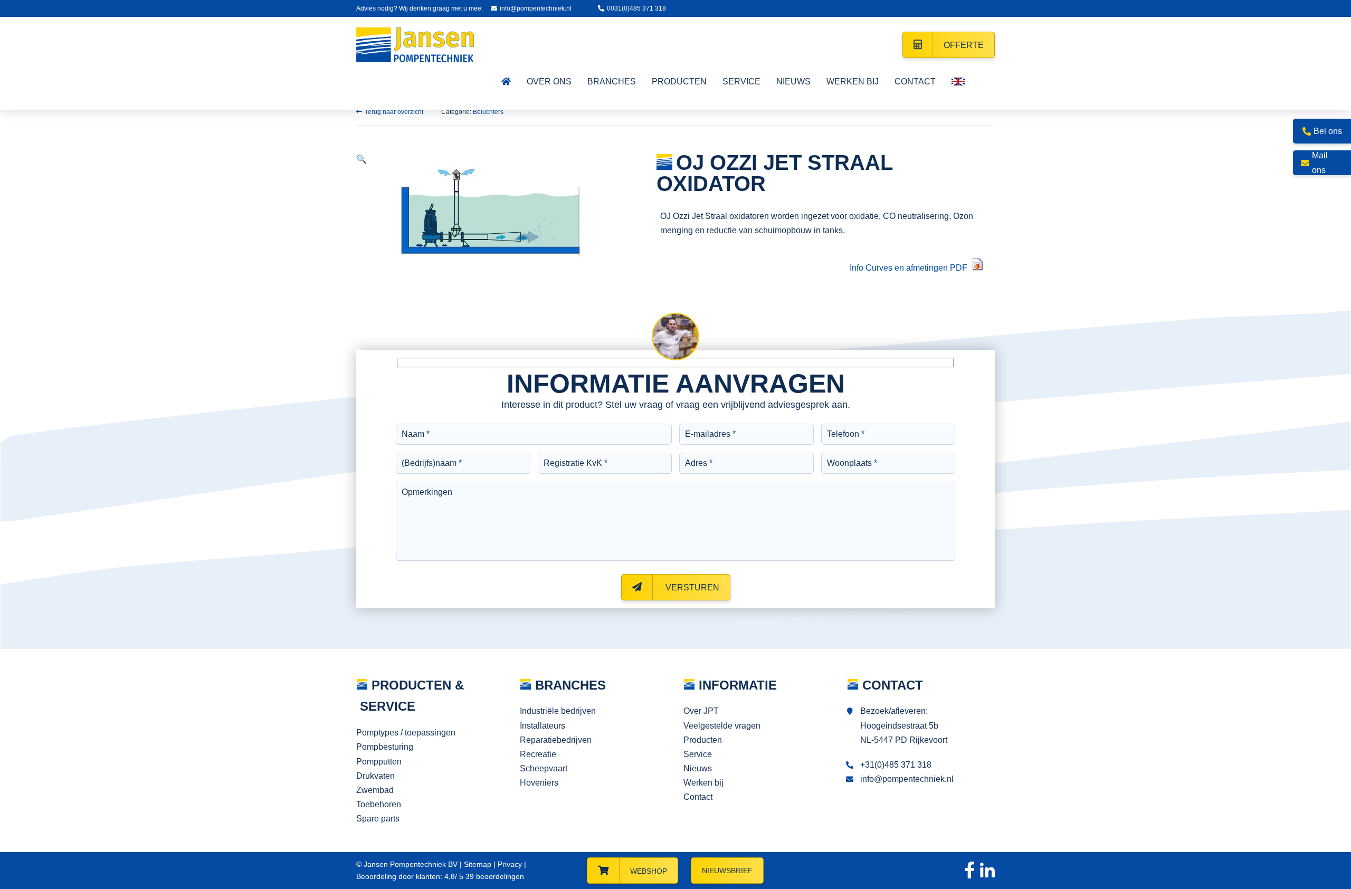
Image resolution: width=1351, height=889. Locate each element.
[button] (361, 159)
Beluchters (488, 112)
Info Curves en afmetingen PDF (908, 267)
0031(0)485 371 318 (636, 8)
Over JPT (701, 710)
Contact (697, 796)
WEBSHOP (648, 871)
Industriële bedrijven (558, 710)
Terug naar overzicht (394, 112)
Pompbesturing (384, 746)
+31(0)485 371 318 (895, 764)
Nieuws (697, 768)
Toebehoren (378, 804)
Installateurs (542, 725)
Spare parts (377, 818)
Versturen (691, 587)
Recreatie (538, 754)
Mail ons (1320, 162)
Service (697, 754)
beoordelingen (493, 876)
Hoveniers (539, 782)
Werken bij (703, 782)
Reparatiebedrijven (556, 739)
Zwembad (375, 790)
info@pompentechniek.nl (536, 8)
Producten (702, 739)
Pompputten (379, 761)
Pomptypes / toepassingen (405, 732)
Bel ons (1328, 131)
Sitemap (477, 864)
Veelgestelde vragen (721, 725)
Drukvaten (375, 775)
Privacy (510, 864)
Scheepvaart (543, 768)
